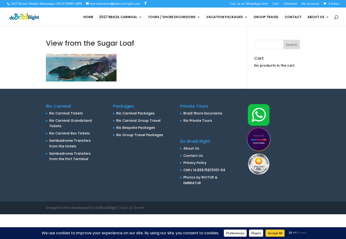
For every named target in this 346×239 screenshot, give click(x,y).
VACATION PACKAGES (224, 17)
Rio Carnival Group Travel (138, 120)
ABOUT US (315, 17)
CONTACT (293, 17)
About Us (191, 148)
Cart (275, 3)
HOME (88, 17)
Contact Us (193, 155)
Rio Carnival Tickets (66, 113)
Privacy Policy (194, 162)
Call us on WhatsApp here (249, 3)
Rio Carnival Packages (135, 113)
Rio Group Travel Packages (139, 135)
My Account (310, 3)
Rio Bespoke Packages (135, 127)
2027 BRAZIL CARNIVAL (118, 17)
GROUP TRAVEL (266, 17)
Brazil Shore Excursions (202, 113)
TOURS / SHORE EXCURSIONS (172, 17)
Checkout (290, 3)
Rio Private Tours (197, 120)
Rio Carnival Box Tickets (69, 133)
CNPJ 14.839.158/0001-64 (204, 170)
